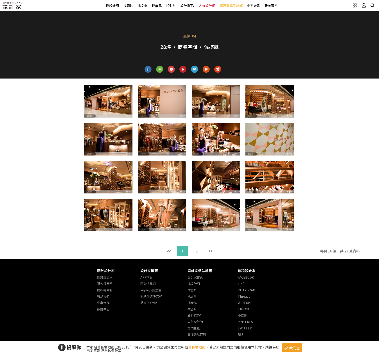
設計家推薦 (149, 270)
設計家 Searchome (12, 7)
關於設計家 (106, 270)
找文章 (142, 5)
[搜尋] (372, 5)
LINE (241, 283)
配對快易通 (148, 283)
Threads (244, 296)
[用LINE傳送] (159, 69)
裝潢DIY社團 (148, 302)
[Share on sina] (218, 69)
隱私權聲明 (105, 290)
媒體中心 (103, 309)
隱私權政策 (197, 347)
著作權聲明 (105, 283)
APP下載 (146, 277)
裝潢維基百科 (197, 334)
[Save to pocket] (171, 69)
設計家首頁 (195, 277)
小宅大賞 (253, 5)
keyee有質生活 (150, 290)
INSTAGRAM (246, 290)
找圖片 (128, 5)
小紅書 (242, 315)
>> (211, 251)
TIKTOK (243, 309)
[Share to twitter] (194, 69)
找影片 (171, 5)
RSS (240, 334)
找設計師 (112, 5)
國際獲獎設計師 (231, 5)
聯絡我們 (103, 296)
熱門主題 (194, 328)
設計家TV (187, 5)
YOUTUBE (245, 302)
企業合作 (103, 302)
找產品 (157, 5)
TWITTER (245, 328)
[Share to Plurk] (206, 69)
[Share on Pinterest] (183, 69)
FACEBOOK (246, 277)
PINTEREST (246, 322)
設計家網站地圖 (200, 270)
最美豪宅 (271, 5)
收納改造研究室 (151, 296)
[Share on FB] (148, 69)
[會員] (363, 5)
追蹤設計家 (246, 270)
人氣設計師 (207, 5)
